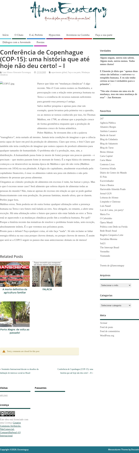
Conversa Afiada (108, 168)
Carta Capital (106, 156)
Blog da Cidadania (109, 139)
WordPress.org (107, 335)
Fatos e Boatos (107, 185)
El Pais (103, 177)
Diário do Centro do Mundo (113, 172)
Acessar (103, 323)
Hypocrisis (54, 35)
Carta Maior (106, 160)
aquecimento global (59, 72)
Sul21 (103, 243)
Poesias (40, 42)
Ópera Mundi (106, 222)
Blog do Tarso (107, 147)
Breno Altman (106, 152)
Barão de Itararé (107, 135)
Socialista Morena (108, 239)
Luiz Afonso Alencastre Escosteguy (17, 72)
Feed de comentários (110, 331)
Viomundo (105, 256)
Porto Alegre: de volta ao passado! (14, 331)
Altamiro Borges (108, 127)
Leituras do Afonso (109, 197)
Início (6, 35)
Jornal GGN (106, 193)
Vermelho (104, 251)
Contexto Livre (107, 164)
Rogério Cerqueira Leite (111, 235)
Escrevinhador (107, 181)
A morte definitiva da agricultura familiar (15, 291)
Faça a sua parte (103, 35)
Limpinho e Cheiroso (110, 201)
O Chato (19, 35)
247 (102, 118)
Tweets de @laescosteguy (112, 265)
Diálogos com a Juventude (17, 42)
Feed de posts (106, 327)
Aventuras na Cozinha (78, 35)
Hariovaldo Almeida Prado (113, 189)
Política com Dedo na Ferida (113, 226)
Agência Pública (108, 123)
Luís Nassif (105, 206)
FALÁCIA (47, 289)
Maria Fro (105, 214)
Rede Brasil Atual (108, 231)
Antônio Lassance (108, 131)
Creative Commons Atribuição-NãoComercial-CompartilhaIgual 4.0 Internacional (10, 429)
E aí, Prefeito (36, 35)
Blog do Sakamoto (109, 143)
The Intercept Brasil (109, 247)
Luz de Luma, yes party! (112, 210)
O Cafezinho (106, 218)
